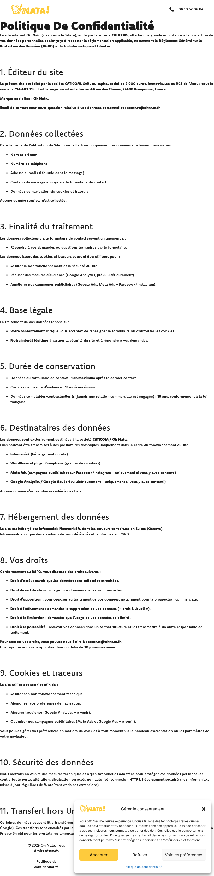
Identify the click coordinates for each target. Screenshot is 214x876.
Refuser (140, 854)
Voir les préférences (184, 854)
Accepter (99, 854)
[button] (203, 809)
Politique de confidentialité (142, 867)
